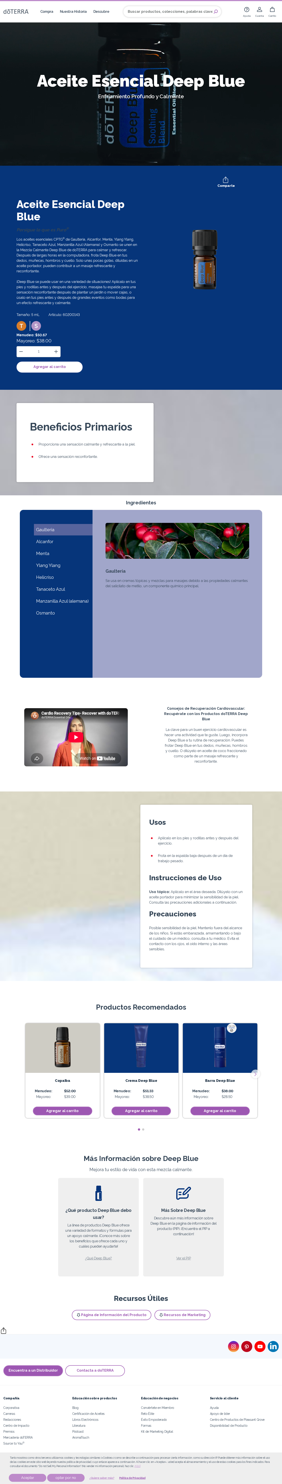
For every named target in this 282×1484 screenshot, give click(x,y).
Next (255, 1074)
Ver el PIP (183, 1258)
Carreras (9, 1413)
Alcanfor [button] (44, 541)
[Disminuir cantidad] (21, 352)
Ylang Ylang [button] (48, 565)
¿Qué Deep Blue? (98, 1258)
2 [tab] (143, 1129)
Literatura (78, 1425)
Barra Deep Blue (220, 1081)
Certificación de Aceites (88, 1413)
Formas (146, 1425)
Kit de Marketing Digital (157, 1431)
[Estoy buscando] (215, 11)
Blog (75, 1408)
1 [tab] (139, 1129)
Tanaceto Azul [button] (50, 589)
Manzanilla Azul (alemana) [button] (62, 601)
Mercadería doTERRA (17, 1437)
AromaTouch (80, 1437)
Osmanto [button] (45, 613)
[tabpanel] (62, 1070)
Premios (9, 1431)
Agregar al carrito (49, 367)
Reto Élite (147, 1413)
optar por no (66, 1478)
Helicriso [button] (45, 577)
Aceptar (27, 1478)
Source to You (13, 1443)
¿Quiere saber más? (101, 1478)
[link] (246, 11)
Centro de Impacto (16, 1425)
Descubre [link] (101, 11)
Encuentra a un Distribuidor (33, 1370)
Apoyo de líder (220, 1413)
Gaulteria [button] (45, 529)
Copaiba (62, 1081)
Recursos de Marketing (185, 1315)
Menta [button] (42, 553)
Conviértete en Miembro (157, 1408)
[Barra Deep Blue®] (220, 1048)
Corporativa (11, 1408)
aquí (137, 1466)
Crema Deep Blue (141, 1081)
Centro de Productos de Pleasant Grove (237, 1419)
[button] (21, 326)
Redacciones (12, 1419)
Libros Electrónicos (85, 1419)
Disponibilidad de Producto (228, 1425)
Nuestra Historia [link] (73, 11)
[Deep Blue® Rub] (141, 1048)
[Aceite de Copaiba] (62, 1048)
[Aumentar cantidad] (56, 352)
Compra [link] (46, 11)
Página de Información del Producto (114, 1315)
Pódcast (78, 1431)
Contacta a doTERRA (95, 1370)
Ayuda (214, 1408)
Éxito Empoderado (154, 1419)
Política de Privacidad (132, 1478)
